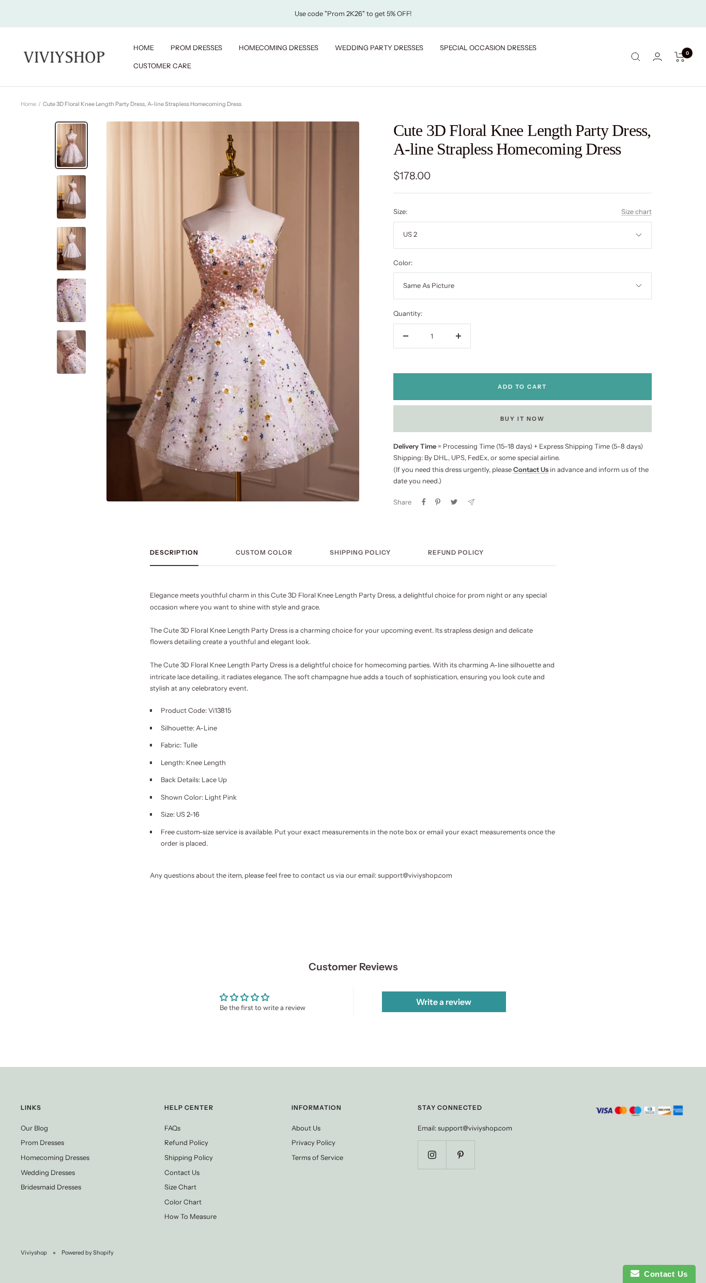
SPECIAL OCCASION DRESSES (488, 47)
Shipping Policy (360, 552)
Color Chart (183, 1202)
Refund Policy (456, 552)
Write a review (443, 1002)
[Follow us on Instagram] (432, 1154)
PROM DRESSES (196, 47)
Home (28, 104)
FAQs (172, 1128)
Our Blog (34, 1128)
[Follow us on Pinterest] (460, 1154)
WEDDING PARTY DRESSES (379, 47)
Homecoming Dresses (55, 1157)
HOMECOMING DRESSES (278, 47)
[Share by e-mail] (471, 502)
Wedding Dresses (48, 1172)
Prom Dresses (42, 1142)
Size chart (636, 211)
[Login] (657, 56)
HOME (143, 47)
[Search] (635, 57)
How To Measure (190, 1216)
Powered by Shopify (88, 1252)
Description (174, 552)
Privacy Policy (313, 1142)
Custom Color (264, 552)
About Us (305, 1128)
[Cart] (679, 57)
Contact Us (181, 1172)
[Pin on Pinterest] (437, 502)
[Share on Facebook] (424, 502)
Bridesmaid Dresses (51, 1187)
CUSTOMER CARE (162, 66)
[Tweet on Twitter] (454, 502)
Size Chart (180, 1187)
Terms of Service (317, 1157)
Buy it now (522, 418)
